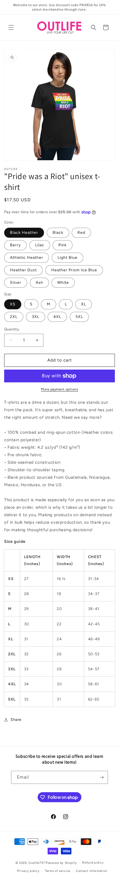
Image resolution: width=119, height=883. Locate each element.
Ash (39, 282)
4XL (57, 316)
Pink (62, 245)
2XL (13, 316)
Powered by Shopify (61, 862)
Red (81, 232)
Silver (15, 282)
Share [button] (16, 719)
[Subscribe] (101, 777)
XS (12, 304)
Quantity (11, 329)
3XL (35, 316)
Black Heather (24, 232)
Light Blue (67, 257)
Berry (15, 245)
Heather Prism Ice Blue (74, 270)
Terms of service (57, 871)
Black (58, 232)
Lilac (39, 245)
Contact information (91, 871)
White (63, 282)
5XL (79, 316)
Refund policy (93, 862)
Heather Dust (23, 270)
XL (83, 304)
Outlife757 (37, 862)
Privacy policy (28, 871)
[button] (11, 27)
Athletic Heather (26, 257)
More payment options (59, 389)
